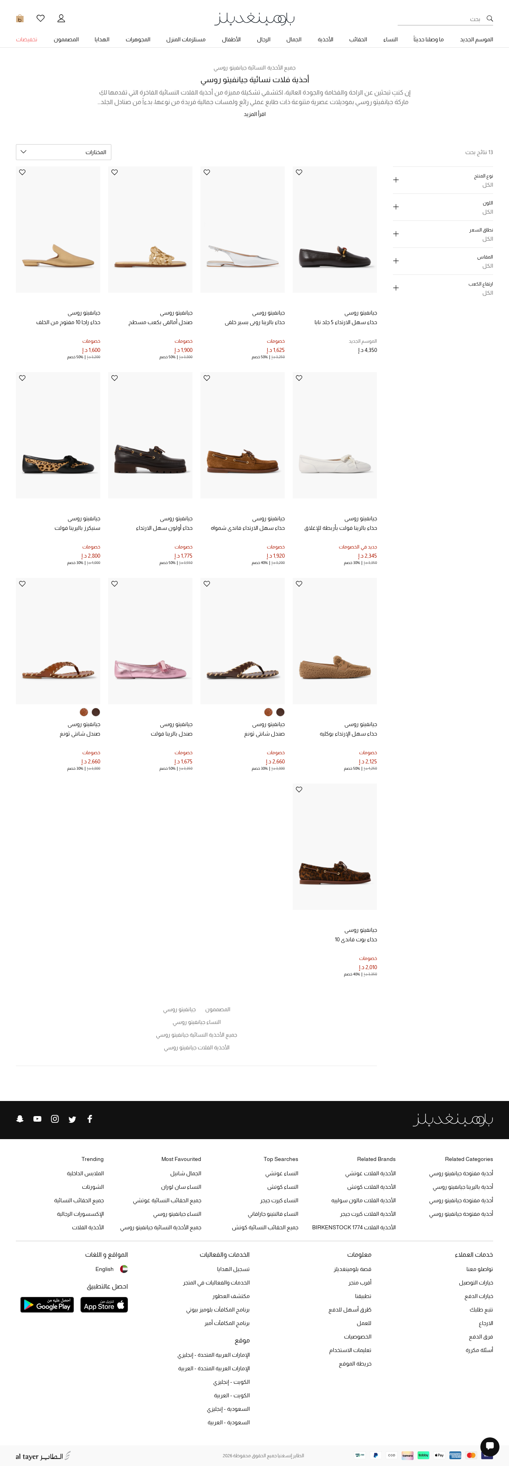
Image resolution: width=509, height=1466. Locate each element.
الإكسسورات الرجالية (80, 1214)
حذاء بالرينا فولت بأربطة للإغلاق (340, 528)
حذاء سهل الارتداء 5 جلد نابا (346, 322)
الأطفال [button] (231, 39)
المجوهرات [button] (138, 39)
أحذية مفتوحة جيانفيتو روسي (461, 1173)
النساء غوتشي (281, 1173)
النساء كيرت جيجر (279, 1200)
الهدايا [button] (102, 39)
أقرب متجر (359, 1282)
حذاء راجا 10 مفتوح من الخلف (68, 322)
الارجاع (486, 1323)
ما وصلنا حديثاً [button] (429, 39)
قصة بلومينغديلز (352, 1269)
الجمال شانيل (185, 1173)
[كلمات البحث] (490, 19)
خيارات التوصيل (476, 1282)
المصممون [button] (66, 39)
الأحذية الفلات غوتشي (370, 1173)
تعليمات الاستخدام (350, 1350)
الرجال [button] (263, 39)
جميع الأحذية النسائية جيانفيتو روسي (254, 67)
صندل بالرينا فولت (171, 733)
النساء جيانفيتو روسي (177, 1214)
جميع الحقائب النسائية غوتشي (167, 1200)
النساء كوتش (282, 1187)
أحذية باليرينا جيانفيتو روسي (463, 1187)
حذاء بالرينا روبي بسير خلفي (255, 322)
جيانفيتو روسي (360, 312)
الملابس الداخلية (85, 1173)
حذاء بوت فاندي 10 (356, 939)
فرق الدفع (481, 1336)
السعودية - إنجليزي (228, 1409)
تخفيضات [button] (26, 39)
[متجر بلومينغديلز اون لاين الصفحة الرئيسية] (254, 18)
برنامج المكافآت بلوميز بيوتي (218, 1309)
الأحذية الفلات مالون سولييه (363, 1200)
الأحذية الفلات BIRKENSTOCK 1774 (354, 1227)
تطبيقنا (363, 1296)
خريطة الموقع (355, 1363)
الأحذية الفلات (88, 1227)
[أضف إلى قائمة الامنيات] (299, 173)
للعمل (364, 1323)
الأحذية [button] (325, 39)
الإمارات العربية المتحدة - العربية (214, 1368)
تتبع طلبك (481, 1309)
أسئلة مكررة (479, 1350)
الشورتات (93, 1187)
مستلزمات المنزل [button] (186, 39)
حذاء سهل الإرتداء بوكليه (348, 733)
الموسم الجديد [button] (476, 39)
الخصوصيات (357, 1336)
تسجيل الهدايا (233, 1269)
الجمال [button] (293, 39)
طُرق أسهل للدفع (349, 1309)
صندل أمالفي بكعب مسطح (160, 322)
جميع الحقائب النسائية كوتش (265, 1227)
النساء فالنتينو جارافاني (273, 1214)
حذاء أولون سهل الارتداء (164, 528)
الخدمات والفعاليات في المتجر (216, 1282)
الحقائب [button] (358, 39)
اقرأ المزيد (255, 114)
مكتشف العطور (231, 1296)
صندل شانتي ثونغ (264, 733)
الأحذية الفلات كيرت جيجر (368, 1214)
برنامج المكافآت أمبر (227, 1323)
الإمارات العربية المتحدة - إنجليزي (213, 1355)
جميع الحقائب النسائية (79, 1200)
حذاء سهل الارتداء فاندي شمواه (248, 528)
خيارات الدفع (478, 1296)
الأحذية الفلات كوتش (371, 1187)
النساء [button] (390, 39)
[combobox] (63, 152)
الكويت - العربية (232, 1395)
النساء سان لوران (181, 1187)
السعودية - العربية (229, 1422)
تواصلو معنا (479, 1269)
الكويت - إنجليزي (231, 1382)
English (104, 1269)
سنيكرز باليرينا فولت (77, 528)
